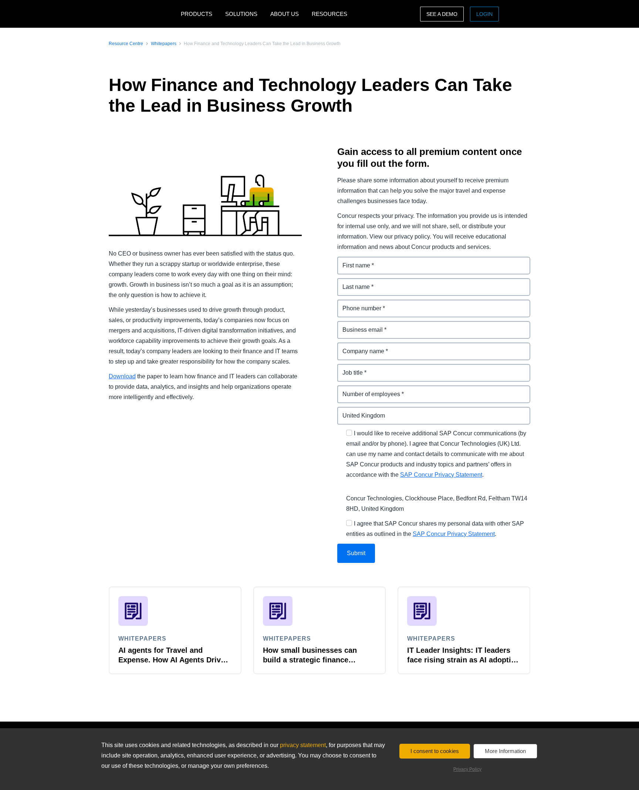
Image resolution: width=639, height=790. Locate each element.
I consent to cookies (434, 751)
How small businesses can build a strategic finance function (310, 659)
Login (484, 14)
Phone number (358, 304)
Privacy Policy (467, 769)
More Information (505, 751)
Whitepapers (163, 43)
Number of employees (368, 389)
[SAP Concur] (143, 14)
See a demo (441, 14)
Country (348, 411)
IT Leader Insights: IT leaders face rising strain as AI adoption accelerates (463, 659)
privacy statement (303, 745)
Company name (359, 347)
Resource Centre (126, 43)
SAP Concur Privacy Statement (441, 475)
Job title (348, 368)
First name (352, 261)
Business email (358, 325)
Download (122, 376)
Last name (351, 282)
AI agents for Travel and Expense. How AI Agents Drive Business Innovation (171, 659)
